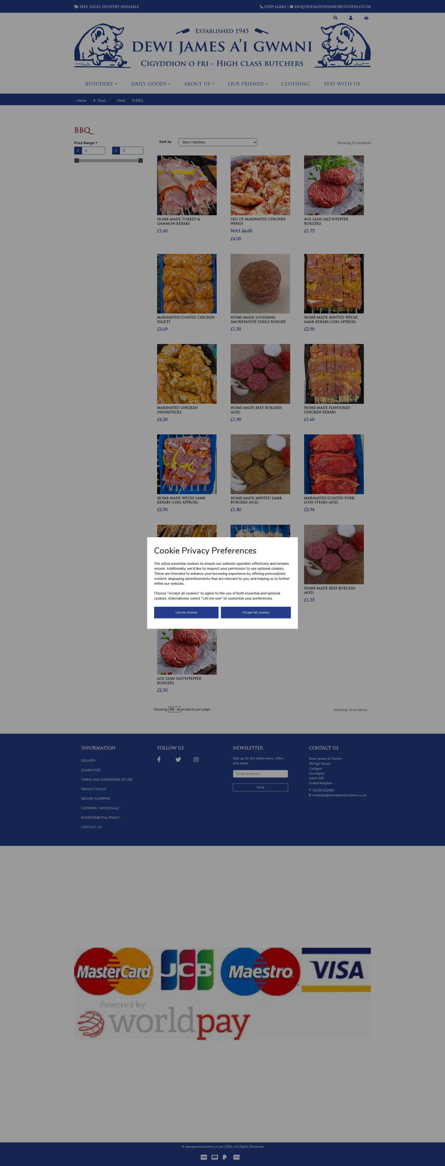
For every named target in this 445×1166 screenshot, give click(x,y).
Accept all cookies (256, 612)
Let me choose (186, 612)
